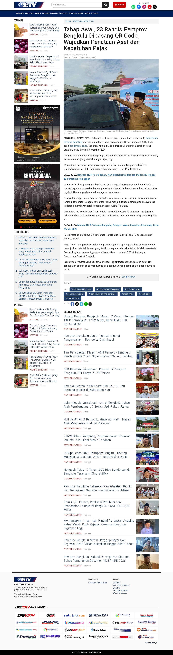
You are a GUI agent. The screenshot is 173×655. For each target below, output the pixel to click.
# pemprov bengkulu (74, 294)
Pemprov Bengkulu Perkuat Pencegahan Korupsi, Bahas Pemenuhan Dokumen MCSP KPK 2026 (96, 559)
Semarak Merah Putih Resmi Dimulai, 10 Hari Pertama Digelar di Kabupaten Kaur (94, 388)
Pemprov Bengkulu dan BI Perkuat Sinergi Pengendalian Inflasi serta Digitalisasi (92, 338)
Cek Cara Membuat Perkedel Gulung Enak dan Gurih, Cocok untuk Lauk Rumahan (36, 240)
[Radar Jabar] (98, 629)
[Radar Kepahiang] (122, 629)
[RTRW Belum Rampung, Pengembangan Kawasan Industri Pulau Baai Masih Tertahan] (147, 441)
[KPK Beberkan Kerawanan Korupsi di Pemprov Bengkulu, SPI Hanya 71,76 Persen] (147, 374)
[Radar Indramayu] (122, 615)
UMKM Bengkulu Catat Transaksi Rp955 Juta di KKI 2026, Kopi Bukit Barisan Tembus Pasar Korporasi (35, 295)
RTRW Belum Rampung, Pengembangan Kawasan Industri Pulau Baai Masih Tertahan (97, 438)
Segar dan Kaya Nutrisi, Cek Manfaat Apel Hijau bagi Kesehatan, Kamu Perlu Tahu (36, 284)
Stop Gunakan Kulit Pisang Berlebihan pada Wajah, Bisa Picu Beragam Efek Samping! (45, 27)
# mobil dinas (127, 294)
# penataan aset (72, 298)
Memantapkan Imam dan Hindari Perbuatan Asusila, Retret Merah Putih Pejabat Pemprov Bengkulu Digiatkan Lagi (99, 524)
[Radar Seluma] (98, 637)
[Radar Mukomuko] (26, 637)
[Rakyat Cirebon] (146, 615)
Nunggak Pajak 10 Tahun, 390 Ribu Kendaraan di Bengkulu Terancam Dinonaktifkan (97, 472)
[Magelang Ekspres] (146, 622)
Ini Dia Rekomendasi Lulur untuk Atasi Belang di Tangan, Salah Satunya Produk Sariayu (36, 262)
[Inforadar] (74, 622)
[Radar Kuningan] (26, 629)
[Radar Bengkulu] (50, 637)
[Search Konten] (106, 4)
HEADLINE (20, 14)
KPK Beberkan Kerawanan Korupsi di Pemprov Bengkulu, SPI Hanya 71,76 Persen (95, 371)
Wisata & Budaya (91, 14)
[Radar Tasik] (74, 615)
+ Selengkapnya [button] (150, 643)
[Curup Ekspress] (146, 629)
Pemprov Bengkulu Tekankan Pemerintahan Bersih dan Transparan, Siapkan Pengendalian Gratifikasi (97, 488)
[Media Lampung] (98, 615)
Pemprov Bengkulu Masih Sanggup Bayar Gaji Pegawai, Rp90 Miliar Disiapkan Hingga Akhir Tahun (98, 542)
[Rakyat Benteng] (122, 637)
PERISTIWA (29, 14)
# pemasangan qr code (81, 289)
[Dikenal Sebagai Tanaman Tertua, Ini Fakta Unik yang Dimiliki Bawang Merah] (21, 46)
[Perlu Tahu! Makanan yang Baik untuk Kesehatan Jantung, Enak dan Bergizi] (21, 96)
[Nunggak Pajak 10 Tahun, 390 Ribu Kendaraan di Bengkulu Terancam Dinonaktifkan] (147, 474)
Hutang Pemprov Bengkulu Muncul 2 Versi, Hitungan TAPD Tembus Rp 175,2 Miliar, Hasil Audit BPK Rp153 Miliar (99, 320)
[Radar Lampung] (98, 622)
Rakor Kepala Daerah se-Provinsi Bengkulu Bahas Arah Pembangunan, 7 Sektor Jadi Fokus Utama (97, 405)
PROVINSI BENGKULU (50, 14)
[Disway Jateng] (122, 622)
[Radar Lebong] (74, 637)
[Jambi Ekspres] (50, 622)
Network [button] (119, 4)
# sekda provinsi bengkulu (108, 289)
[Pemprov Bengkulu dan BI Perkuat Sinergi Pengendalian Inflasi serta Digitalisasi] (147, 340)
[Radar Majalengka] (50, 629)
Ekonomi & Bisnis (76, 14)
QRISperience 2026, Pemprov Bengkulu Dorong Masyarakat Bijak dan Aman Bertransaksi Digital (96, 455)
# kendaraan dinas (132, 289)
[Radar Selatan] (146, 637)
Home (68, 21)
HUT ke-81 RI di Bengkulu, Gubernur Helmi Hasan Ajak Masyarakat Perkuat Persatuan (97, 421)
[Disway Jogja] (74, 629)
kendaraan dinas (78, 146)
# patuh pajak (144, 294)
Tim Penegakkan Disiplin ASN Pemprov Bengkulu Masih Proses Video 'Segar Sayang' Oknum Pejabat (98, 354)
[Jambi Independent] (26, 622)
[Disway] (26, 615)
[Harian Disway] (50, 615)
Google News (128, 277)
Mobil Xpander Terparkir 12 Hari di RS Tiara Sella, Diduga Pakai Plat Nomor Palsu (45, 59)
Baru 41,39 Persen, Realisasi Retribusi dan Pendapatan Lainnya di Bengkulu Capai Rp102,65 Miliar (96, 506)
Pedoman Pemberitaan (97, 583)
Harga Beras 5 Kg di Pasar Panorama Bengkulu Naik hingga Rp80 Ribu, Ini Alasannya (43, 77)
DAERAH (38, 14)
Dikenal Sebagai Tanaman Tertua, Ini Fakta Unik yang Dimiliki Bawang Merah (43, 43)
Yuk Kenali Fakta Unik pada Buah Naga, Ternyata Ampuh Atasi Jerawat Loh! (36, 273)
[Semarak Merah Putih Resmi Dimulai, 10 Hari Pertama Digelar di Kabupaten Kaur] (147, 390)
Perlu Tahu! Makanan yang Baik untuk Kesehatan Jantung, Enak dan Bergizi (43, 93)
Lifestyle (63, 14)
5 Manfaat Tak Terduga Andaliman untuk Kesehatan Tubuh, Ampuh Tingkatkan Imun (35, 251)
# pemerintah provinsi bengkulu (102, 294)
